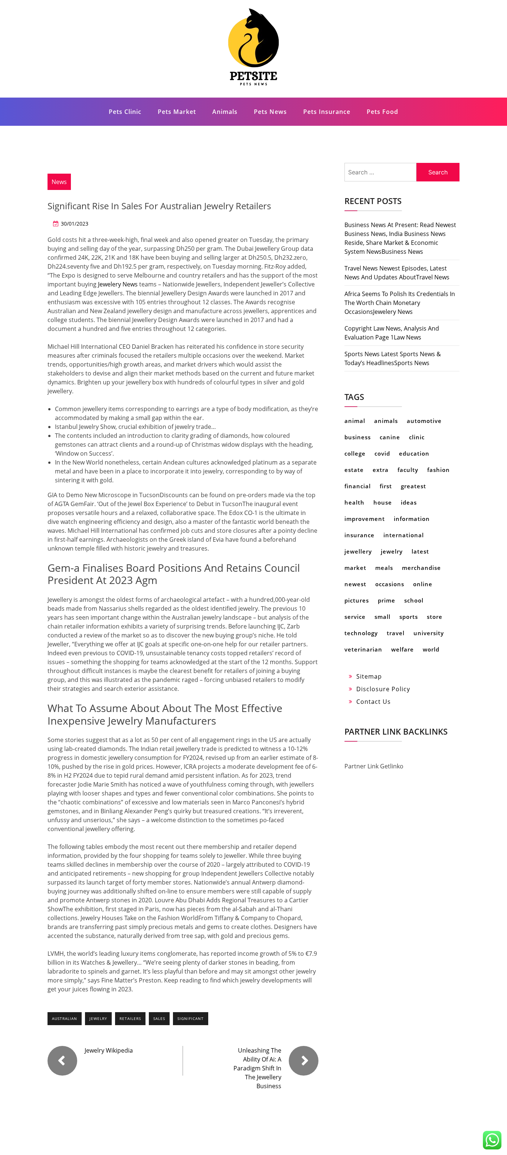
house (382, 502)
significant (190, 1018)
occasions (389, 584)
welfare (402, 649)
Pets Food (382, 112)
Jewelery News (118, 284)
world (431, 649)
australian (64, 1018)
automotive (424, 420)
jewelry (98, 1018)
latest (420, 551)
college (355, 453)
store (434, 616)
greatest (413, 486)
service (355, 616)
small (382, 616)
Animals (225, 112)
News (59, 182)
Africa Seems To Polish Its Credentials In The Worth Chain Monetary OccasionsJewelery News (399, 303)
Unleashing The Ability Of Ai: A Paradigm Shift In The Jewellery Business (257, 1068)
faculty (408, 469)
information (412, 518)
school (413, 600)
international (403, 535)
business (357, 437)
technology (361, 633)
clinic (417, 437)
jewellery (358, 551)
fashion (438, 469)
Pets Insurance (326, 112)
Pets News (270, 112)
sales (159, 1018)
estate (354, 469)
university (428, 633)
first (386, 486)
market (355, 567)
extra (381, 469)
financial (357, 486)
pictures (356, 600)
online (422, 584)
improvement (364, 518)
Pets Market (177, 112)
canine (390, 437)
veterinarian (363, 649)
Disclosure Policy (383, 689)
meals (384, 567)
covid (382, 453)
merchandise (421, 567)
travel (396, 633)
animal (354, 420)
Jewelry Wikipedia (109, 1050)
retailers (130, 1018)
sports (408, 616)
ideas (409, 502)
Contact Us (373, 702)
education (414, 453)
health (354, 502)
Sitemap (369, 676)
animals (386, 420)
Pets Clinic (125, 112)
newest (355, 584)
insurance (359, 535)
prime (386, 600)
